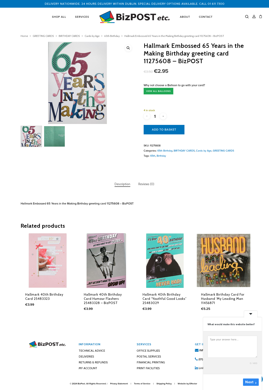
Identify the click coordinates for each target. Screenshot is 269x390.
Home (24, 36)
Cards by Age (92, 36)
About (185, 17)
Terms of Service (142, 383)
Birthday (161, 155)
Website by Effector (187, 383)
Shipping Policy (164, 383)
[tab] (122, 184)
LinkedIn (204, 368)
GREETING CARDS (43, 36)
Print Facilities (148, 368)
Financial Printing (151, 362)
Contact (206, 17)
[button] (128, 48)
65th (152, 155)
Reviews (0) (146, 184)
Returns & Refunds (93, 362)
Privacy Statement (119, 383)
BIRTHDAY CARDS (69, 36)
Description (122, 184)
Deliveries (86, 356)
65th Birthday (112, 36)
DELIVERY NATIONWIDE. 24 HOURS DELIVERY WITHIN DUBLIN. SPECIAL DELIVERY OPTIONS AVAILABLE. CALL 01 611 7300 (135, 3)
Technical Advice (92, 350)
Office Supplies (148, 350)
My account (88, 368)
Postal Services (149, 356)
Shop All (59, 17)
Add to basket (164, 129)
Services (82, 17)
